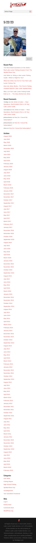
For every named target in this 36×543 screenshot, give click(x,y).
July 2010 (7, 455)
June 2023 (7, 154)
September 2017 (9, 203)
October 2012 (8, 376)
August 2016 (8, 242)
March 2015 (7, 291)
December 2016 (9, 230)
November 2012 (9, 373)
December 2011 (9, 406)
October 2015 (8, 270)
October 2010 (8, 446)
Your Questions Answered (12, 493)
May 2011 (7, 428)
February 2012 (8, 400)
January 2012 (8, 403)
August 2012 (8, 382)
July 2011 (7, 421)
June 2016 (7, 248)
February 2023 (8, 163)
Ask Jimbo (7, 478)
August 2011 (8, 418)
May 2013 (7, 355)
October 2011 (8, 412)
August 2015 (8, 276)
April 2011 (7, 431)
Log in (6, 501)
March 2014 (7, 324)
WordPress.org (8, 511)
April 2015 (7, 288)
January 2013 (8, 367)
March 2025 (7, 145)
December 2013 (9, 333)
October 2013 (8, 340)
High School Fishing (10, 484)
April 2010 (7, 464)
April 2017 (7, 218)
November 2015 (9, 267)
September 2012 (9, 379)
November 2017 (9, 197)
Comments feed (9, 507)
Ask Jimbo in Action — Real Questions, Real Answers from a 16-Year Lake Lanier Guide (16, 104)
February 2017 (8, 224)
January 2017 (8, 227)
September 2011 (9, 415)
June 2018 (7, 176)
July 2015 (7, 279)
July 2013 (7, 349)
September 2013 (9, 343)
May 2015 (7, 285)
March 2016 (7, 257)
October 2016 (8, 236)
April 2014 (7, 321)
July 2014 (7, 312)
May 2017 (7, 215)
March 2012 (7, 397)
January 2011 (8, 437)
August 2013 (8, 346)
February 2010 (8, 470)
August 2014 (8, 309)
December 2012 (9, 370)
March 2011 (7, 434)
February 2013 (8, 364)
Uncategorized (8, 490)
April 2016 (7, 254)
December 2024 (9, 148)
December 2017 (9, 194)
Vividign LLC (19, 540)
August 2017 (8, 206)
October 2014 (8, 303)
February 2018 (8, 188)
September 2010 (9, 449)
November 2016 (9, 233)
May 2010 (7, 461)
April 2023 (7, 160)
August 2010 (8, 452)
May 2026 (7, 142)
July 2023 (7, 151)
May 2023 (7, 157)
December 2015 (9, 264)
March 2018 (7, 185)
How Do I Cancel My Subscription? (20, 128)
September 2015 (9, 273)
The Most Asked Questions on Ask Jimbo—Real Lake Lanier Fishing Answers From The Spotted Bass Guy (18, 70)
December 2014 (9, 297)
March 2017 (7, 221)
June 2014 (7, 315)
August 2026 (8, 136)
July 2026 (7, 139)
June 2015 (7, 282)
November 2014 (9, 300)
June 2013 (7, 352)
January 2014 (8, 330)
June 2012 (7, 388)
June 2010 (7, 458)
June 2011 (7, 425)
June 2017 (7, 212)
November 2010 (9, 443)
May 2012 (7, 391)
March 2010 (7, 467)
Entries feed (7, 504)
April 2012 (7, 394)
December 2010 (9, 440)
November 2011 (9, 409)
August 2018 (8, 169)
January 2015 (8, 294)
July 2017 (7, 209)
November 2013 (9, 336)
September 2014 (9, 306)
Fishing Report (8, 481)
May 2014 (7, 318)
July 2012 (7, 385)
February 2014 (8, 327)
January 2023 (8, 166)
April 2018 (7, 182)
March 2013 (7, 361)
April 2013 (7, 358)
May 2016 (7, 251)
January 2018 (8, 191)
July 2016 (7, 245)
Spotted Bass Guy (9, 487)
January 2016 (8, 261)
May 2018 (7, 178)
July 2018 (7, 172)
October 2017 (8, 200)
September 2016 (9, 239)
